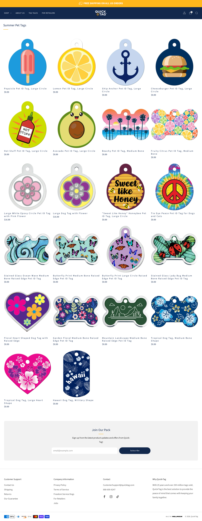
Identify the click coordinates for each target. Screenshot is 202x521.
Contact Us (9, 485)
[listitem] (101, 3)
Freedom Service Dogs (64, 494)
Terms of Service (61, 489)
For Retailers (48, 13)
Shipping (8, 489)
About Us (20, 13)
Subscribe (134, 450)
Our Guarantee (11, 498)
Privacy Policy (60, 485)
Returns (7, 494)
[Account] (184, 13)
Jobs (56, 503)
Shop (6, 13)
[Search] (196, 13)
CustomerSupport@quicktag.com (118, 485)
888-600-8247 (109, 489)
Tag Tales (33, 13)
